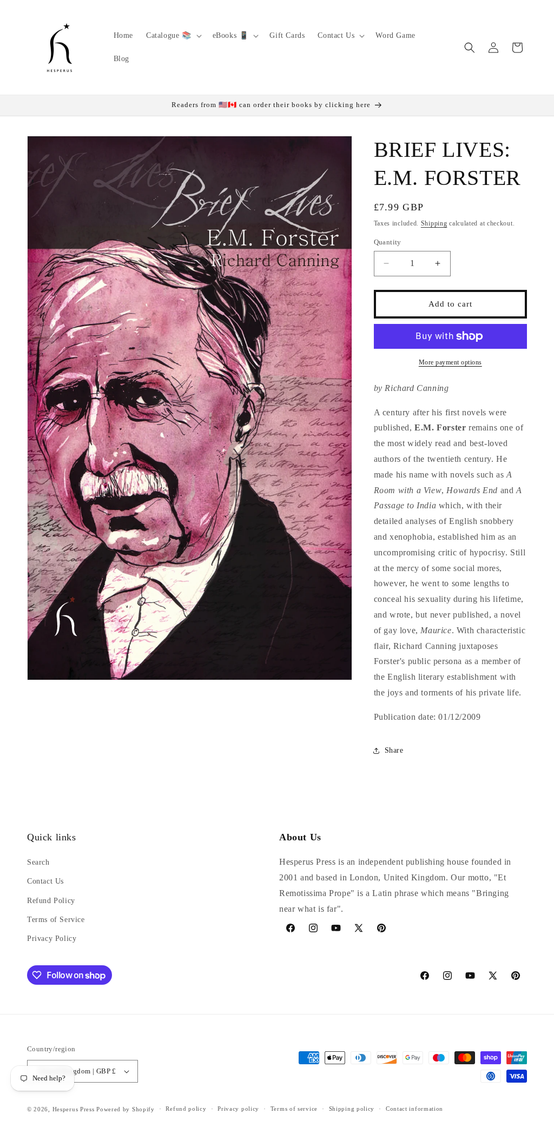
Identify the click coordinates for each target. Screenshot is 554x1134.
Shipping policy (352, 1108)
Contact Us (45, 881)
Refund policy (186, 1108)
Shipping (434, 223)
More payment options (450, 362)
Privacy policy (238, 1108)
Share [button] (394, 750)
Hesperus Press (74, 1109)
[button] (173, 35)
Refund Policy (51, 901)
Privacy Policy (51, 938)
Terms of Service (56, 920)
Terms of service (294, 1108)
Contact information (414, 1108)
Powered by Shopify (125, 1109)
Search (38, 862)
